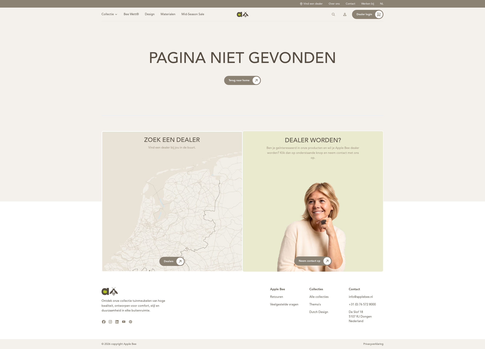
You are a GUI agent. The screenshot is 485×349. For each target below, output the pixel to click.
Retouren (276, 297)
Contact (350, 3)
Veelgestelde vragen (284, 304)
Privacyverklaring (373, 344)
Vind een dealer (313, 3)
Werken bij (367, 3)
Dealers (168, 261)
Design (150, 14)
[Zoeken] (333, 14)
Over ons (334, 3)
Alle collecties (319, 297)
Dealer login (364, 14)
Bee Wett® (131, 14)
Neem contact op (309, 261)
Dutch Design (318, 312)
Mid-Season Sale (192, 14)
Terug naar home (239, 80)
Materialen (168, 14)
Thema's (315, 304)
